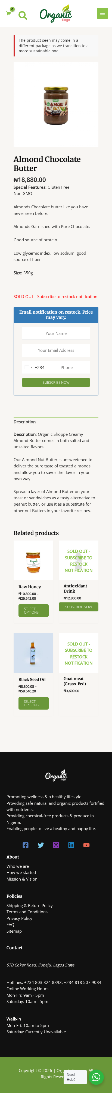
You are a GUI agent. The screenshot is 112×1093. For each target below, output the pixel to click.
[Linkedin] (71, 845)
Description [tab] (25, 421)
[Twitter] (41, 845)
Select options (31, 610)
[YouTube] (86, 845)
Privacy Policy (19, 918)
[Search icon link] (23, 16)
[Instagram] (56, 845)
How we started (21, 872)
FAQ (10, 924)
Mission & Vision (22, 879)
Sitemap (14, 931)
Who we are (18, 866)
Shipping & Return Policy (30, 905)
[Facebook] (25, 845)
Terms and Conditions (27, 911)
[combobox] (33, 367)
